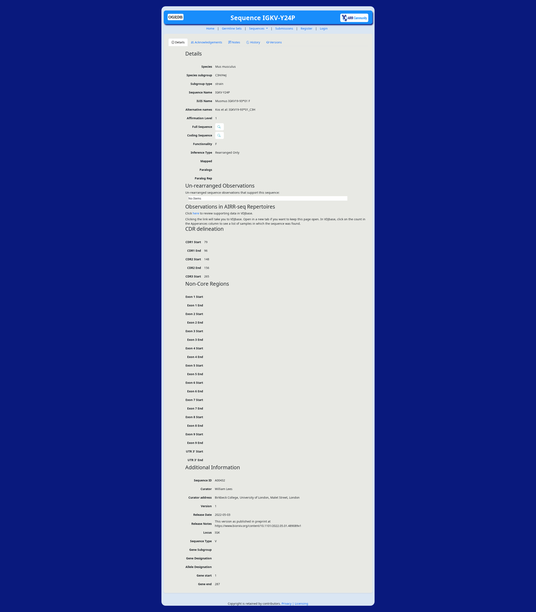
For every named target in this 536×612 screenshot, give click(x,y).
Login (324, 28)
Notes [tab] (236, 42)
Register (306, 28)
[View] (219, 126)
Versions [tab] (276, 42)
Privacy (287, 604)
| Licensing (300, 604)
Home (210, 28)
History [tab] (255, 42)
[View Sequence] (219, 135)
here (196, 213)
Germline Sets (232, 28)
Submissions (284, 28)
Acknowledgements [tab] (208, 42)
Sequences (257, 28)
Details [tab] (180, 42)
